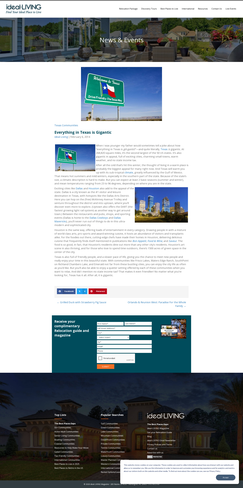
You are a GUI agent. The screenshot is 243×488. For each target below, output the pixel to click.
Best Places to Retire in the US (68, 468)
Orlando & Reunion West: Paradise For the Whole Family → (157, 304)
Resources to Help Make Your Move (71, 447)
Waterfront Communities (113, 451)
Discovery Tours (149, 8)
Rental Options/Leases (111, 472)
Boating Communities (64, 439)
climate (129, 172)
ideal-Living (61, 137)
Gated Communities (63, 451)
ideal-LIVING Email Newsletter (161, 440)
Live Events (231, 8)
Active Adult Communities (66, 431)
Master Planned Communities (115, 460)
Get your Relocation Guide (159, 432)
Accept (226, 477)
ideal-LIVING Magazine (158, 428)
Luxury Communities (110, 456)
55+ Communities (62, 427)
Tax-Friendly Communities (66, 456)
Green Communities (110, 427)
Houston (94, 188)
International (188, 8)
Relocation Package (128, 8)
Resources (203, 8)
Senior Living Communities (67, 435)
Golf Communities (109, 423)
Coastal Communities (64, 443)
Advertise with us (155, 452)
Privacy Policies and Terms (159, 444)
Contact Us (216, 8)
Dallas (79, 188)
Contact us (152, 448)
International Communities (67, 460)
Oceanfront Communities (113, 439)
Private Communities (111, 443)
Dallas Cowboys (98, 217)
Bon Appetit (139, 241)
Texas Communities (66, 125)
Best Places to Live (169, 8)
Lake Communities (109, 431)
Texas (164, 149)
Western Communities (111, 464)
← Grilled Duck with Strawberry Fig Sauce (81, 302)
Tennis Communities (110, 447)
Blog (149, 436)
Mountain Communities (112, 435)
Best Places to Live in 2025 (66, 464)
